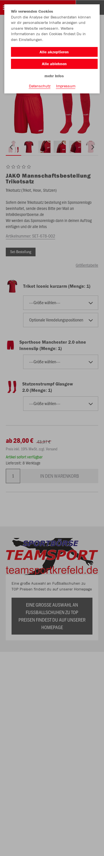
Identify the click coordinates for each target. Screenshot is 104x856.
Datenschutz (40, 86)
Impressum (65, 86)
